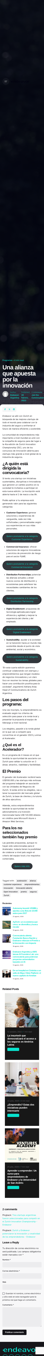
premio (24, 892)
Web (4, 1282)
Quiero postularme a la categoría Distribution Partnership (22, 600)
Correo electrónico (11, 1271)
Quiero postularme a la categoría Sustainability (22, 658)
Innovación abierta (24, 888)
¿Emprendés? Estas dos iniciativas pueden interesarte (20, 1107)
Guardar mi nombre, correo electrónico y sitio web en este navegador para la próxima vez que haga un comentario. (21, 1296)
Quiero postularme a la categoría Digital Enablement (22, 630)
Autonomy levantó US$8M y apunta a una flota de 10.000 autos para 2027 (25, 910)
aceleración (22, 881)
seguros (33, 892)
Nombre (6, 1260)
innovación (8, 888)
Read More (12, 1055)
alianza (33, 881)
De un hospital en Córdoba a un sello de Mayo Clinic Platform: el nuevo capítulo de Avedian (27, 973)
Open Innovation (11, 892)
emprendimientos (32, 884)
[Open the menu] (5, 81)
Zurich (6, 895)
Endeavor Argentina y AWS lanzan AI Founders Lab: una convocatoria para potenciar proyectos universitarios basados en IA (25, 957)
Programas (7, 360)
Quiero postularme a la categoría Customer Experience (22, 538)
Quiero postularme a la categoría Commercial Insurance (22, 565)
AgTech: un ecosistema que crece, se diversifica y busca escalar (25, 924)
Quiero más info (22, 866)
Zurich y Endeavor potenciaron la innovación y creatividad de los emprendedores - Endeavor (21, 1233)
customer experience (13, 884)
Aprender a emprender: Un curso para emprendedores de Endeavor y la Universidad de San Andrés (22, 1176)
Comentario (8, 1305)
